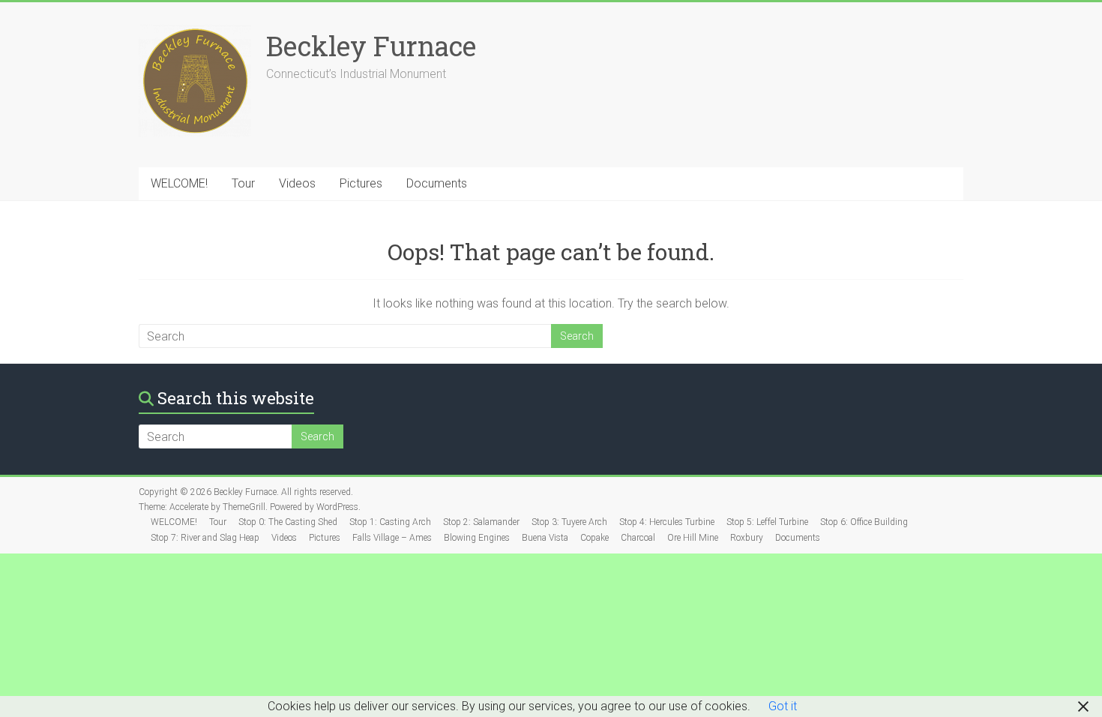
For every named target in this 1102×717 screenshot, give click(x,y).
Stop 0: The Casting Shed (287, 522)
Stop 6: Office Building (864, 522)
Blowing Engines (477, 537)
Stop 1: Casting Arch (390, 522)
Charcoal (638, 537)
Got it (782, 706)
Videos (297, 183)
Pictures (361, 183)
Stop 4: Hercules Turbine (666, 522)
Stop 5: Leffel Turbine (767, 522)
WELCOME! (179, 183)
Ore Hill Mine (692, 537)
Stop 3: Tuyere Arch (569, 522)
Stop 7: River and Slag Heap (205, 537)
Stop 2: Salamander (481, 522)
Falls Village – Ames (392, 537)
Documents (436, 183)
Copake (594, 537)
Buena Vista (545, 537)
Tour (243, 183)
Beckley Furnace (371, 46)
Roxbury (746, 537)
